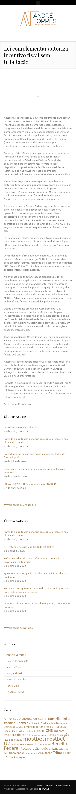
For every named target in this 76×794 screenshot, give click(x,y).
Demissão (9, 727)
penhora (43, 744)
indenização (59, 735)
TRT (69, 753)
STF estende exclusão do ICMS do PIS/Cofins (29, 547)
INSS (6, 740)
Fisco (40, 730)
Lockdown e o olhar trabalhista (21, 427)
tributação (45, 753)
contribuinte (59, 719)
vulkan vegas (18, 757)
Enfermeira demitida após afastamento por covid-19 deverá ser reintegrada (34, 560)
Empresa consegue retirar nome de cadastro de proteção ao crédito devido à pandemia (36, 590)
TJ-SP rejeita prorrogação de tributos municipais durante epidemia (36, 575)
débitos (19, 727)
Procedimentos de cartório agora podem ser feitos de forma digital (34, 456)
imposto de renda (17, 735)
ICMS (49, 731)
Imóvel (45, 735)
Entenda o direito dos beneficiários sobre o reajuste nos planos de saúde (36, 441)
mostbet (33, 739)
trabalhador (16, 753)
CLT (10, 719)
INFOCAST (44, 789)
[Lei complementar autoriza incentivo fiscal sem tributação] (38, 97)
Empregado (31, 726)
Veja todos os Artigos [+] (21, 505)
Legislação (15, 739)
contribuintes (15, 723)
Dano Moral (62, 723)
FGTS (20, 730)
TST (7, 757)
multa (14, 744)
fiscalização (30, 731)
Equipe (49, 785)
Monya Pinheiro (15, 673)
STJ (6, 753)
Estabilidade (10, 731)
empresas (59, 726)
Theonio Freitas (15, 692)
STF (68, 748)
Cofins (16, 719)
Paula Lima (13, 685)
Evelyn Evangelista (17, 661)
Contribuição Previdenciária (41, 723)
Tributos (59, 753)
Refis (55, 748)
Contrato (42, 719)
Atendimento (63, 785)
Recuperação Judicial (36, 748)
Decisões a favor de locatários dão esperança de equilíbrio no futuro (37, 605)
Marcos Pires (14, 667)
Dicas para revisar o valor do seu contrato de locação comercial (34, 471)
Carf (6, 719)
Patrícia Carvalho (16, 679)
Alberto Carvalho (16, 654)
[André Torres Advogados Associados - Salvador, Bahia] (38, 18)
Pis (49, 744)
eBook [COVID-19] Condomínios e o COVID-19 (30, 484)
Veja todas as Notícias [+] (22, 628)
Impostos (35, 735)
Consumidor (28, 719)
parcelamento (28, 744)
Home (40, 785)
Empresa (45, 726)
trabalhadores (32, 753)
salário (62, 749)
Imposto (59, 730)
